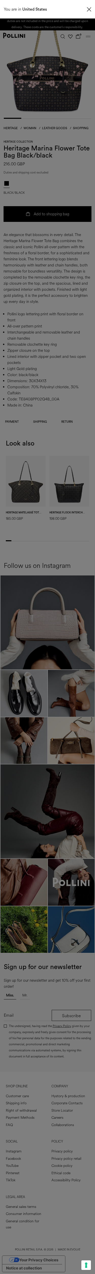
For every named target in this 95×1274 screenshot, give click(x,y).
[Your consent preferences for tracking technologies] (86, 1265)
